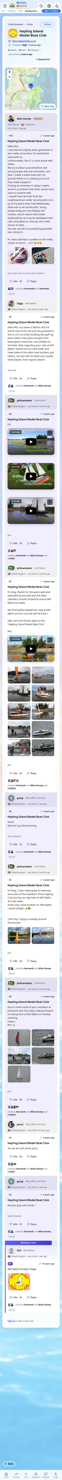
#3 (10, 1137)
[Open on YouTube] (50, 433)
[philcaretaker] (15, 1164)
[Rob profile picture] (11, 1250)
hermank (44, 288)
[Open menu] (5, 6)
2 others (12, 1114)
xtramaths (29, 288)
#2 (10, 1194)
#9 (10, 317)
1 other (11, 558)
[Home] (3, 10)
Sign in (11, 1320)
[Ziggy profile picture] (11, 303)
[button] (31, 86)
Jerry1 (20, 1124)
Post (26, 1477)
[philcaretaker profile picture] (11, 400)
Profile (56, 1477)
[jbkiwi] (17, 781)
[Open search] (41, 6)
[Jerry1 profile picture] (11, 1124)
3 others (12, 788)
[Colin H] (15, 551)
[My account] (49, 6)
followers (33, 50)
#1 (10, 1263)
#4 (10, 996)
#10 (11, 135)
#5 (10, 880)
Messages (45, 1477)
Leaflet (38, 109)
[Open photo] (43, 255)
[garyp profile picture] (11, 798)
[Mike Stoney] (12, 386)
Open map (49, 106)
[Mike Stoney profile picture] (11, 118)
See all (12, 293)
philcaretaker (24, 400)
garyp (20, 798)
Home (6, 1477)
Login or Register (51, 11)
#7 (10, 581)
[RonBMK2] (15, 1107)
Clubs (20, 11)
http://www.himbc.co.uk (24, 40)
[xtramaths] (9, 289)
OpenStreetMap (50, 109)
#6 (10, 811)
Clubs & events (12, 11)
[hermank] (12, 289)
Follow (47, 24)
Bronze (38, 119)
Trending (16, 1477)
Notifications (36, 1477)
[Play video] (19, 255)
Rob (25, 44)
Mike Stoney (24, 118)
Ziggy (20, 303)
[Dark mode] (57, 6)
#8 (10, 414)
